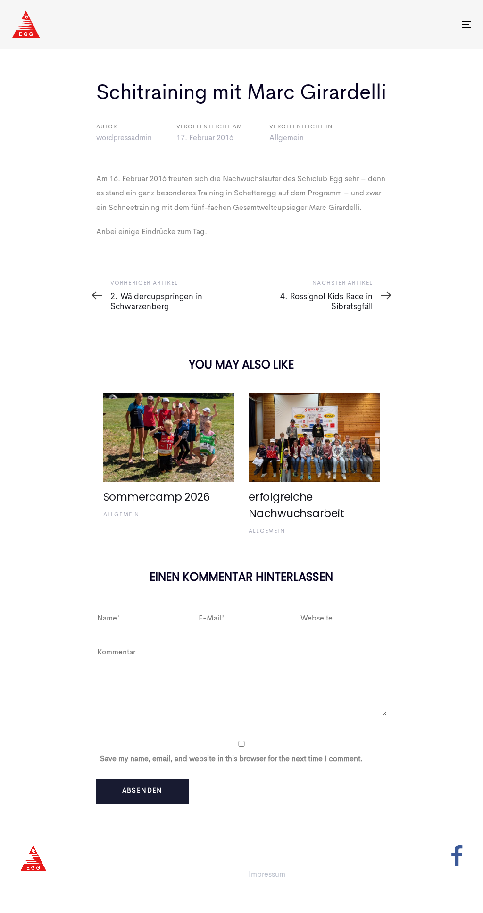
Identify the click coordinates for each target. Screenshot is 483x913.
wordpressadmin (124, 138)
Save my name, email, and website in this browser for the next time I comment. (231, 759)
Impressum (267, 875)
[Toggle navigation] (251, 24)
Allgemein (286, 138)
